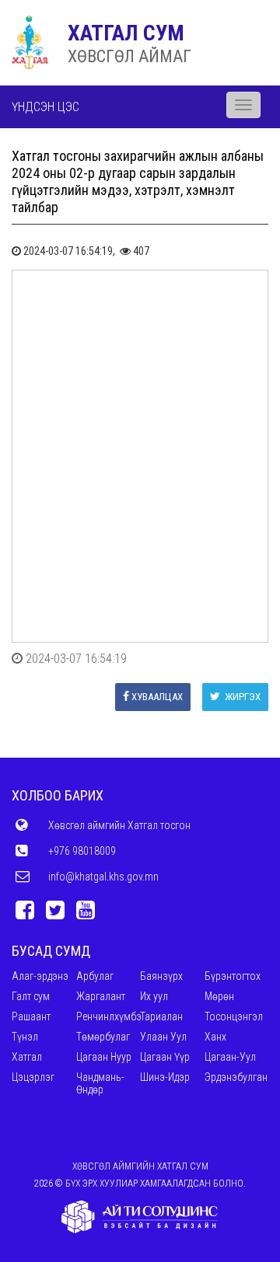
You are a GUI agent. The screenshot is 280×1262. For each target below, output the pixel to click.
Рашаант (31, 1016)
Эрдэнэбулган (236, 1077)
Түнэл (25, 1036)
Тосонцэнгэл (234, 1016)
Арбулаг (95, 976)
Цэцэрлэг (33, 1077)
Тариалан (161, 1016)
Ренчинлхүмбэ (108, 1016)
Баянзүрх (161, 976)
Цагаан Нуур (103, 1057)
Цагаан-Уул (230, 1057)
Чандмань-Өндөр (100, 1083)
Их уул (154, 996)
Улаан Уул (163, 1036)
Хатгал (27, 1057)
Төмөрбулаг (103, 1036)
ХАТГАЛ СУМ (126, 33)
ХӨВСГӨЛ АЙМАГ (129, 56)
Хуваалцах (157, 696)
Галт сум (31, 996)
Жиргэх (241, 696)
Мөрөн (219, 996)
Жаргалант (100, 996)
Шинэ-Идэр (165, 1077)
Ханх (215, 1036)
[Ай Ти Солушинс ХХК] (140, 1216)
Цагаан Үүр (165, 1057)
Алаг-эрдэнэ (40, 976)
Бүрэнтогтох (233, 976)
